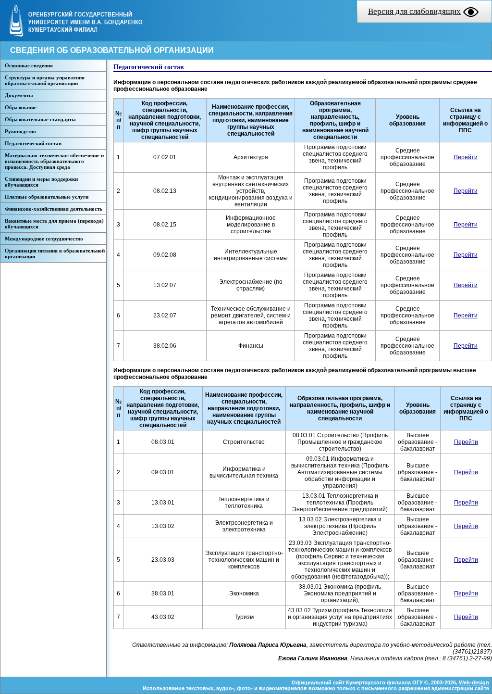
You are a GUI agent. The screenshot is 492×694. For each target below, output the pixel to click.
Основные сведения (29, 65)
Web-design (474, 682)
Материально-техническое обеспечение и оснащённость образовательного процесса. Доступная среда (54, 161)
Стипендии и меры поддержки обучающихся (41, 182)
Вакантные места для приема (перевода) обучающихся (54, 223)
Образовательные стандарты (40, 119)
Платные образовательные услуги (46, 197)
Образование (21, 107)
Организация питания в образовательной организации (55, 253)
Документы (19, 95)
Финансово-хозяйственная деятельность (53, 209)
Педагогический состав (33, 143)
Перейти (466, 157)
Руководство (20, 131)
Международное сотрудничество (44, 238)
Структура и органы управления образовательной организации (45, 80)
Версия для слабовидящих (414, 11)
